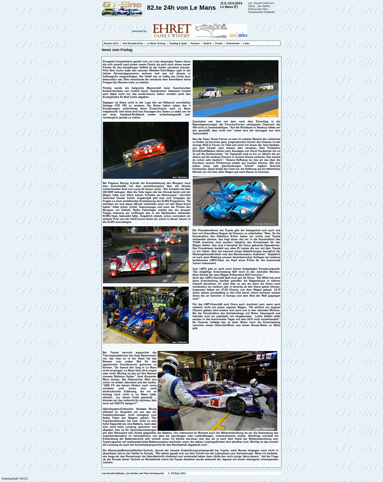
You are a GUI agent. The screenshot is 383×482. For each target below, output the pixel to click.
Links (246, 43)
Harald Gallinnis (264, 3)
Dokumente (233, 43)
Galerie (207, 43)
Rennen (195, 43)
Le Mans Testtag (156, 43)
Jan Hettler (263, 6)
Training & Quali (178, 43)
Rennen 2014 (111, 43)
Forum (219, 43)
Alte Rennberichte (132, 43)
